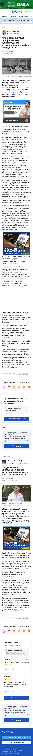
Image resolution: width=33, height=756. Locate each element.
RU (26, 11)
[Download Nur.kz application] (16, 4)
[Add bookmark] (29, 427)
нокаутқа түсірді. (18, 610)
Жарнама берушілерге (16, 742)
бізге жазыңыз (23, 374)
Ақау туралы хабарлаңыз (16, 737)
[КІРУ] (30, 12)
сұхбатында (7, 521)
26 (4, 632)
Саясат (4, 16)
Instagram (18, 446)
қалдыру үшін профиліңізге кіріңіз (16, 412)
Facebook (16, 94)
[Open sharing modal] (20, 427)
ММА (8, 456)
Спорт (4, 456)
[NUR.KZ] (16, 11)
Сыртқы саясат (23, 16)
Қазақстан (14, 16)
